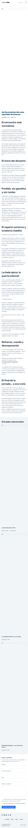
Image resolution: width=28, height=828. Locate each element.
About (16, 819)
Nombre (4, 764)
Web (3, 777)
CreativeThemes (6, 825)
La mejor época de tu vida (8, 527)
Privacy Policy (23, 825)
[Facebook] (2, 815)
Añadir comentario (6, 784)
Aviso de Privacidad (7, 803)
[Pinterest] (8, 815)
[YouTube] (22, 2)
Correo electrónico (7, 771)
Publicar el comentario (8, 807)
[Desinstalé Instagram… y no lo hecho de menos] (14, 692)
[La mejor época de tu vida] (14, 475)
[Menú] (25, 2)
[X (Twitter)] (18, 2)
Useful (21, 819)
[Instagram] (20, 2)
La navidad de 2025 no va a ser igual (11, 636)
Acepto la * (14, 803)
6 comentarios (13, 530)
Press (12, 819)
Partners (7, 819)
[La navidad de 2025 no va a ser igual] (14, 583)
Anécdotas (13, 117)
